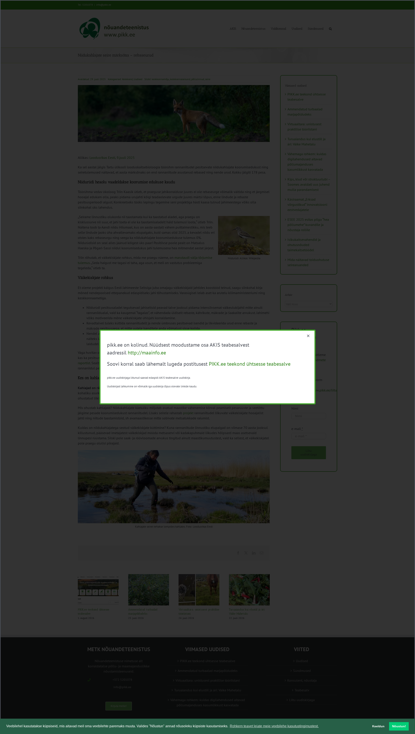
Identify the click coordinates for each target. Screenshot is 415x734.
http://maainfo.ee (147, 352)
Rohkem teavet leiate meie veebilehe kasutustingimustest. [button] (274, 726)
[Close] (308, 336)
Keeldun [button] (378, 726)
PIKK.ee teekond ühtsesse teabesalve (249, 364)
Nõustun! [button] (399, 726)
